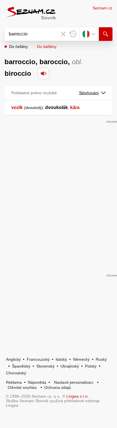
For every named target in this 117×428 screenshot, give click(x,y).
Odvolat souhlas (22, 387)
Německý (81, 359)
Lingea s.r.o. (77, 396)
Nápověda (37, 382)
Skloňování (89, 93)
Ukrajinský (69, 366)
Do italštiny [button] (47, 46)
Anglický (13, 359)
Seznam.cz (102, 8)
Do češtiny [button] (18, 46)
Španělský (21, 366)
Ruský (101, 359)
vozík (17, 107)
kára (75, 107)
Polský (91, 366)
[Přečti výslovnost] (43, 73)
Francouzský (38, 359)
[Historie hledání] (73, 34)
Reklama (14, 382)
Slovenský (45, 366)
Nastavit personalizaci (73, 382)
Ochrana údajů (57, 387)
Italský (61, 359)
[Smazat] (63, 34)
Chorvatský (16, 373)
